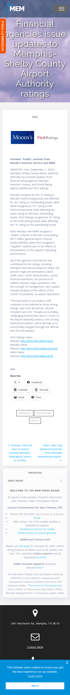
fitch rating (44, 413)
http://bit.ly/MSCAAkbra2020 (37, 356)
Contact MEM (35, 647)
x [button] (67, 662)
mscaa (35, 420)
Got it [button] (35, 685)
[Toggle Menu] (61, 9)
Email (37, 518)
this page (24, 546)
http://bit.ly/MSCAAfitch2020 (37, 341)
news (35, 116)
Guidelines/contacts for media (37, 529)
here (39, 567)
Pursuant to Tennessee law (45, 585)
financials (24, 413)
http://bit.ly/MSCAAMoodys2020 (39, 348)
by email (41, 557)
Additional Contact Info (35, 539)
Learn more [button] (35, 676)
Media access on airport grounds (37, 533)
